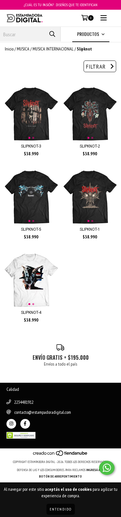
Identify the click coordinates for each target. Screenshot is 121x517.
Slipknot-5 (31, 229)
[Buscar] (52, 34)
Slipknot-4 (31, 312)
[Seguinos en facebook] (25, 424)
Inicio (9, 49)
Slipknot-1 (90, 229)
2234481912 (24, 402)
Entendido (61, 509)
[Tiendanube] (60, 455)
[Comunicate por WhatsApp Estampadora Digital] (107, 468)
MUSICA (23, 49)
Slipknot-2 (90, 146)
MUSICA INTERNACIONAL (53, 49)
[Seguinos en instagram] (11, 424)
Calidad (12, 389)
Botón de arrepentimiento (60, 476)
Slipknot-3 (31, 146)
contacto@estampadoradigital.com (42, 412)
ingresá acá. (95, 470)
